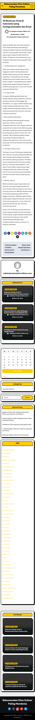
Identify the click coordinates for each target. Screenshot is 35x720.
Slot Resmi (5, 527)
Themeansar (17, 717)
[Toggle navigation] (2, 6)
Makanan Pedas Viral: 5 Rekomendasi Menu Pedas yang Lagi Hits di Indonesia (17, 294)
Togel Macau (6, 517)
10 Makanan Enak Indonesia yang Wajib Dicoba (16, 330)
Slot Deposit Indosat (8, 450)
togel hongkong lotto (8, 588)
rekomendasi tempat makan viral (18, 37)
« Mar (4, 376)
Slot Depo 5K (6, 497)
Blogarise (27, 715)
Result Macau (6, 453)
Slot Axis (4, 507)
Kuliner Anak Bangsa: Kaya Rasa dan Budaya (24, 247)
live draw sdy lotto (8, 575)
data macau (6, 463)
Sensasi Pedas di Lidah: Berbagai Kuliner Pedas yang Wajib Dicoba (16, 312)
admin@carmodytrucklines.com (20, 31)
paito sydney (6, 595)
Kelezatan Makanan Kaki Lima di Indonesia (15, 435)
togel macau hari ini (8, 480)
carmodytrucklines (9, 16)
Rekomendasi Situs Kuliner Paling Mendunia (17, 5)
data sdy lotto (6, 585)
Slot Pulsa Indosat (7, 511)
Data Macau (6, 457)
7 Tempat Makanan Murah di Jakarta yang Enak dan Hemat (16, 685)
